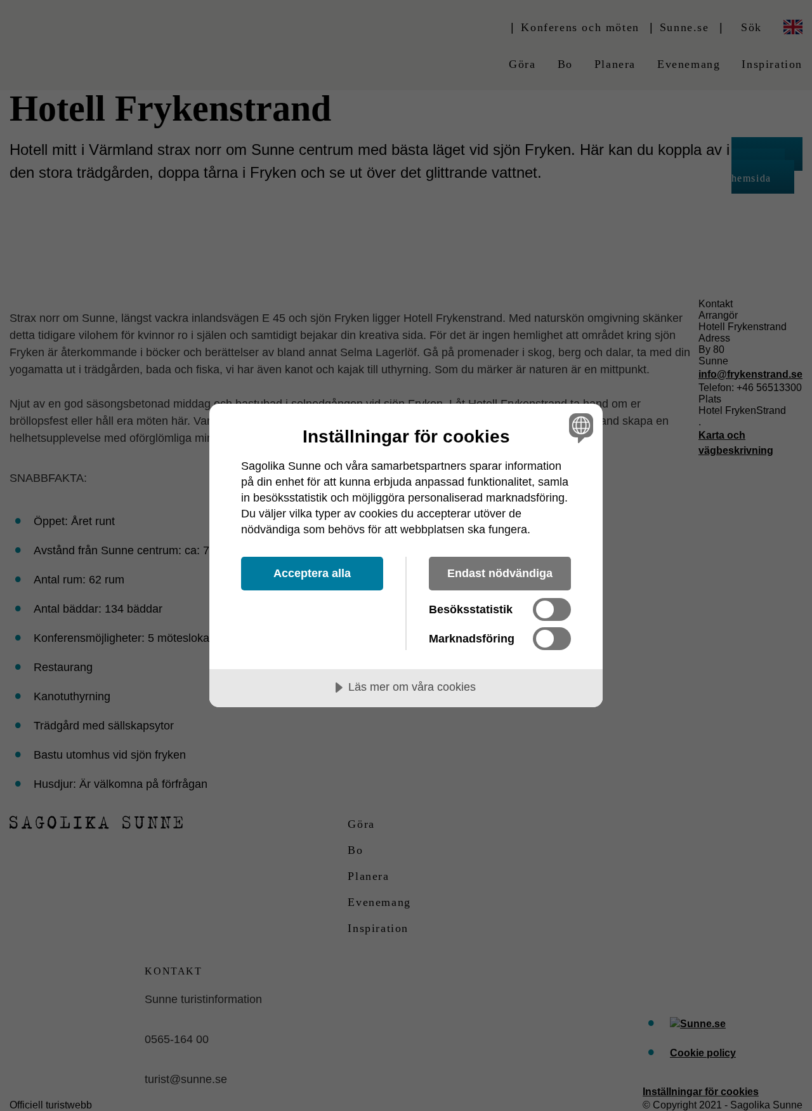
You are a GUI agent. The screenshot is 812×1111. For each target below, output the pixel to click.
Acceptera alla (312, 573)
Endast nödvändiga (500, 573)
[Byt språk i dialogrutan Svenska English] (579, 427)
